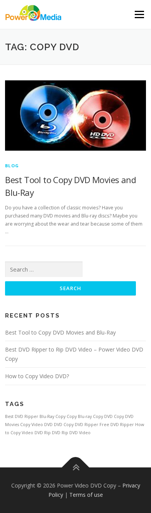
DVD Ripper (86, 424)
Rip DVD (52, 432)
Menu (138, 14)
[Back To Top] (75, 467)
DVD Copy (64, 424)
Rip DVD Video (76, 432)
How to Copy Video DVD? (37, 376)
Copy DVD (103, 416)
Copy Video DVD (36, 424)
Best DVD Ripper (21, 416)
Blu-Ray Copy (52, 416)
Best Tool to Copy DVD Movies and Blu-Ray (60, 332)
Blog (12, 165)
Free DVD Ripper (117, 424)
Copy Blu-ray (79, 416)
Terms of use (86, 494)
